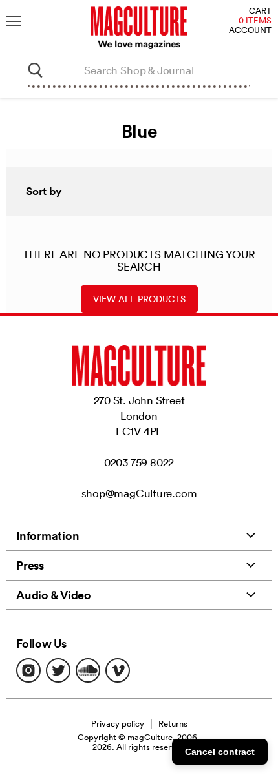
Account (250, 31)
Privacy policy (117, 723)
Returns (172, 723)
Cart (260, 11)
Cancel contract (220, 752)
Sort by (44, 191)
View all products (139, 299)
